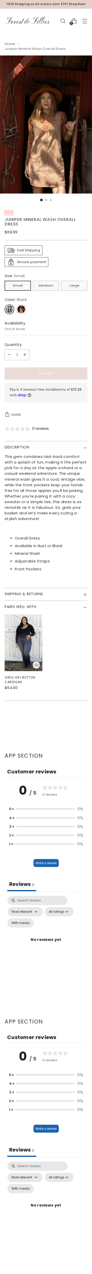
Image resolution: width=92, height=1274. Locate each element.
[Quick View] (36, 665)
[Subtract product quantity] (9, 355)
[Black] (9, 309)
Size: (15, 275)
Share (16, 415)
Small (18, 285)
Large (74, 285)
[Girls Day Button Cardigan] (23, 642)
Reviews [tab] (21, 884)
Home (10, 43)
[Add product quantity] (24, 355)
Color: (16, 299)
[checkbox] (20, 923)
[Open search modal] (62, 21)
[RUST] (21, 309)
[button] (46, 809)
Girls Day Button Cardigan (20, 679)
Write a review (46, 863)
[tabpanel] (46, 946)
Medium (46, 285)
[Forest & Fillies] (28, 21)
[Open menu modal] (84, 21)
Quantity (13, 344)
